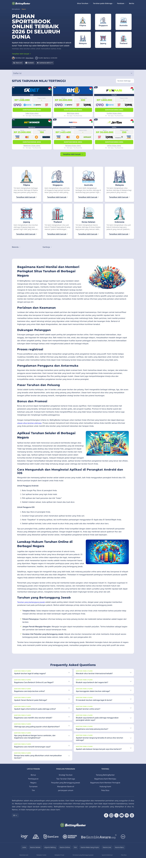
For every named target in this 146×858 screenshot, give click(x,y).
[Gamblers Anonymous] (35, 836)
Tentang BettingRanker (105, 775)
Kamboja (46, 247)
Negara (33, 782)
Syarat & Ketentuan (107, 855)
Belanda (15, 247)
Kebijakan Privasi (59, 855)
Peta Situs (105, 790)
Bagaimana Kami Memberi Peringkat (105, 782)
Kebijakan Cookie (41, 855)
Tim (33, 790)
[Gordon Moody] (70, 836)
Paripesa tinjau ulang (73, 146)
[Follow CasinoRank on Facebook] (106, 815)
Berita (131, 3)
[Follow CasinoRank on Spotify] (127, 815)
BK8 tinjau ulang (73, 113)
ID (14, 815)
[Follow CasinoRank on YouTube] (121, 815)
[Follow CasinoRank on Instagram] (111, 815)
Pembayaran (33, 779)
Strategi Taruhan (65, 775)
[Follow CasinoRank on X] (116, 815)
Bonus (33, 775)
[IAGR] (24, 836)
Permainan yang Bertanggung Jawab (83, 855)
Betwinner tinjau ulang (32, 146)
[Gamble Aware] (99, 836)
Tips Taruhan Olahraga (65, 779)
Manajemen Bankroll (65, 786)
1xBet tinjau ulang (31, 113)
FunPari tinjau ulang (114, 113)
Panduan (120, 3)
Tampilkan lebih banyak (72, 154)
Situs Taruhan (82, 3)
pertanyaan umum (65, 790)
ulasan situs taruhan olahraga (29, 423)
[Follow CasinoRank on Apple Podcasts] (132, 815)
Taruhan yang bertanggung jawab (31, 602)
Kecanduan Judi (23, 855)
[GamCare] (51, 836)
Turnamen (33, 786)
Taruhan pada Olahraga (102, 3)
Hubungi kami (105, 786)
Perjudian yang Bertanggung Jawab (65, 782)
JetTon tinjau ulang (114, 146)
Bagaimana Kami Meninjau (105, 779)
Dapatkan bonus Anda (32, 110)
